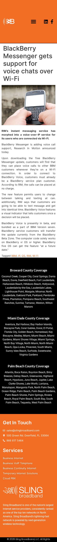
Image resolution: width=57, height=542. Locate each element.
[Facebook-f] (52, 21)
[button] (33, 21)
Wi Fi (35, 255)
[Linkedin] (46, 21)
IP (19, 255)
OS (23, 255)
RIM (29, 255)
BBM (14, 255)
